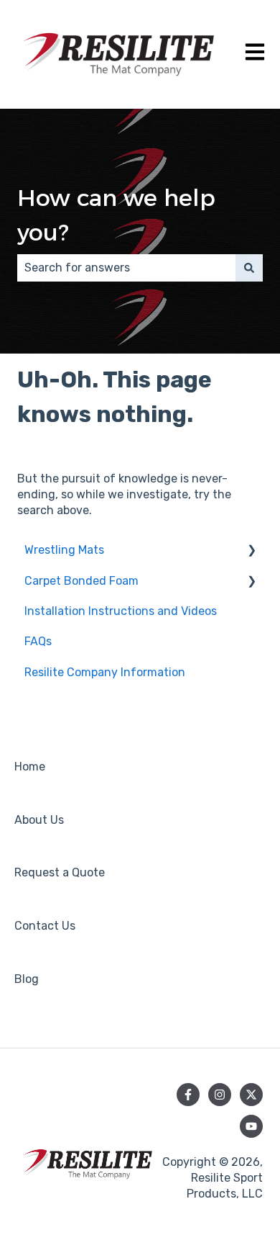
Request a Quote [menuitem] (59, 872)
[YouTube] (251, 1126)
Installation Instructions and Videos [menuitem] (120, 611)
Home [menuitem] (29, 766)
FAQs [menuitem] (38, 641)
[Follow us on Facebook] (188, 1094)
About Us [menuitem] (39, 820)
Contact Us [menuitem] (44, 926)
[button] (251, 551)
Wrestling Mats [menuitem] (64, 550)
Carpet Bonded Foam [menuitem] (81, 581)
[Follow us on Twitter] (251, 1094)
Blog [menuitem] (26, 979)
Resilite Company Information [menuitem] (104, 672)
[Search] (249, 268)
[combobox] (126, 268)
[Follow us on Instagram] (219, 1094)
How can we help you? (116, 215)
